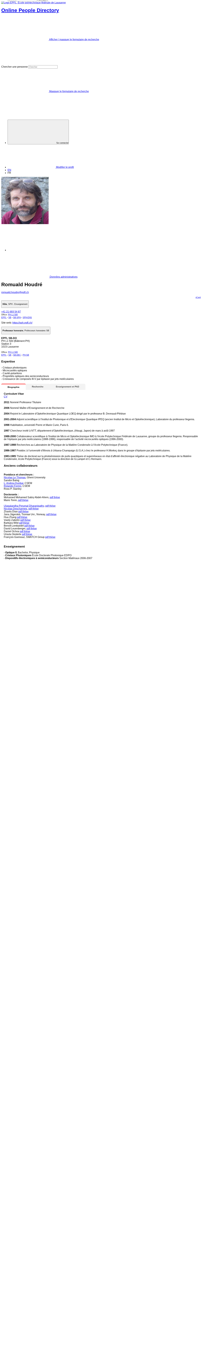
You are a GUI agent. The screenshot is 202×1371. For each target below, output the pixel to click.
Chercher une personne (14, 66)
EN (9, 170)
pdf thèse (55, 497)
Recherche (37, 386)
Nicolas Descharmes (15, 508)
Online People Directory (30, 10)
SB (9, 317)
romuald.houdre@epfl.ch (15, 292)
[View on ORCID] (31, 250)
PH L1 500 (13, 314)
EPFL (3, 317)
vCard (198, 297)
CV (5, 396)
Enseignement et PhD (67, 386)
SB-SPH (17, 317)
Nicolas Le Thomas (15, 477)
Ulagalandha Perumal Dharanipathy (24, 505)
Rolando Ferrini (12, 486)
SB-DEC (17, 355)
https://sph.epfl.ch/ (22, 322)
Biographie (13, 387)
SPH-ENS (27, 317)
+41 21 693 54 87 (11, 311)
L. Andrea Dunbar (13, 483)
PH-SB (26, 355)
